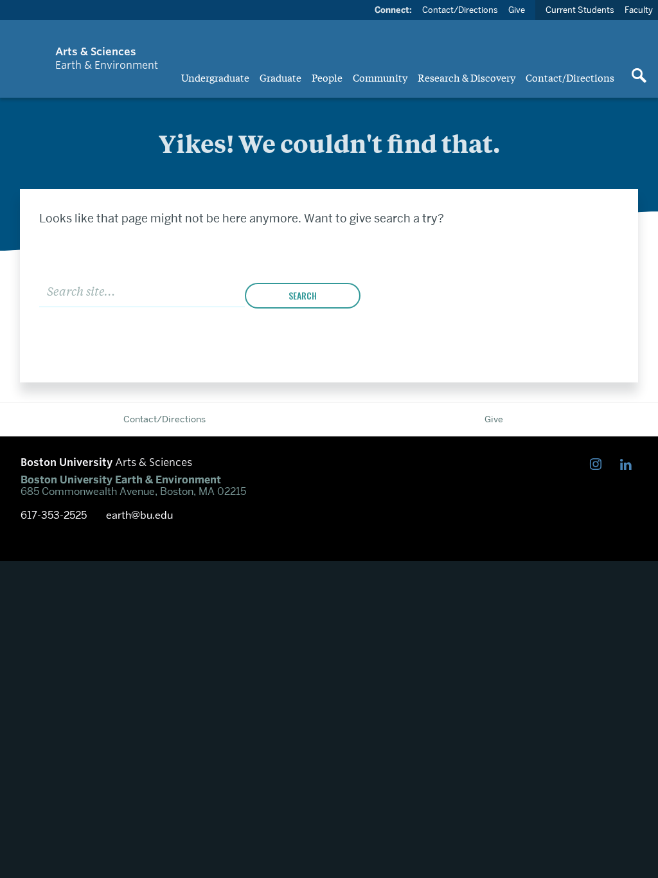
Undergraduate (215, 77)
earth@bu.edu (139, 515)
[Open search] (638, 76)
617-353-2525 (54, 515)
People (327, 77)
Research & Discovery (466, 77)
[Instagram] (598, 464)
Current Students (580, 9)
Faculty (639, 9)
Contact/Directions (570, 77)
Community (380, 77)
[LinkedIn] (628, 464)
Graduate (280, 77)
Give (516, 9)
